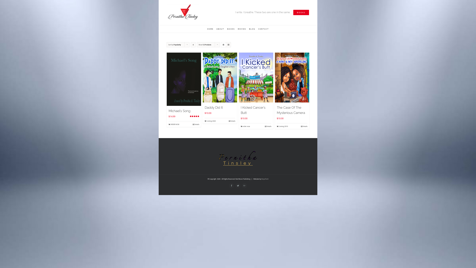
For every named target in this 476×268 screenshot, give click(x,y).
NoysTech (265, 179)
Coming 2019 (283, 126)
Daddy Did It (214, 107)
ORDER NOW (174, 124)
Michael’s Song (179, 111)
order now (246, 126)
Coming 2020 (211, 121)
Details (196, 124)
